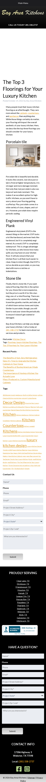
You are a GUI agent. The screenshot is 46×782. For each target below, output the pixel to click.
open (24, 456)
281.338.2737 (31, 25)
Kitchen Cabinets (15, 420)
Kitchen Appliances (22, 415)
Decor (8, 402)
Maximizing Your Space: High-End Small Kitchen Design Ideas (22, 453)
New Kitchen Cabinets (15, 456)
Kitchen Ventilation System (26, 432)
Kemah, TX (23, 593)
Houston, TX (23, 590)
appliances (14, 116)
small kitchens (12, 462)
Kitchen (9, 414)
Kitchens (10, 431)
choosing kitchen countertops (12, 398)
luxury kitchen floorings (27, 342)
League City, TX (23, 596)
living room (38, 432)
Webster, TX (23, 611)
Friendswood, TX (23, 587)
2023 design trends (9, 395)
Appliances (18, 395)
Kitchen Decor (19, 339)
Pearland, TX (23, 605)
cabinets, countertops (29, 113)
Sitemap (31, 777)
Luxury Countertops (27, 435)
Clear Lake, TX (23, 581)
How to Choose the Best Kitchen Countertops (25, 410)
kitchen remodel (29, 426)
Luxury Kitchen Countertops (17, 441)
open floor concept (32, 456)
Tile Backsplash (19, 468)
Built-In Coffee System (30, 395)
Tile (12, 468)
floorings (12, 342)
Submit (13, 557)
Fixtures (27, 407)
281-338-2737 (12, 330)
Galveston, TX (23, 618)
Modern (5, 456)
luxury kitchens (33, 450)
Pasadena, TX (23, 602)
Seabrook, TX (23, 608)
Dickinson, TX (23, 584)
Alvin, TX (23, 614)
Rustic (30, 459)
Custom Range (31, 398)
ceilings (40, 395)
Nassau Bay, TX (23, 599)
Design (19, 402)
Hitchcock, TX (23, 621)
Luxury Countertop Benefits (12, 435)
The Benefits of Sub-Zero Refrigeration (20, 358)
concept (24, 398)
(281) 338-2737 (26, 761)
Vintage (27, 468)
